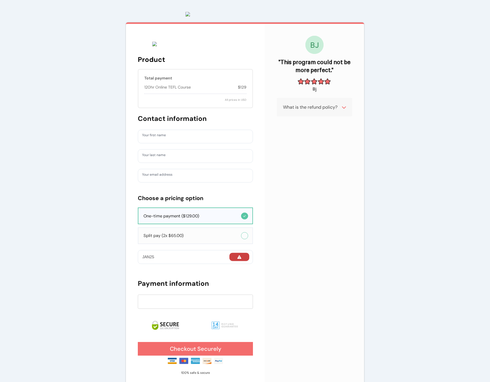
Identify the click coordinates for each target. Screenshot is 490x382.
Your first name (156, 136)
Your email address (160, 175)
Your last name (156, 155)
